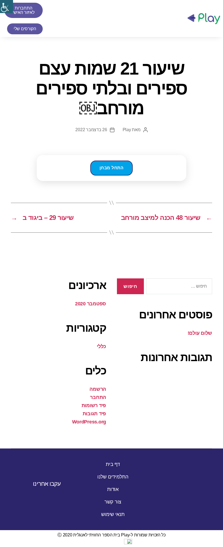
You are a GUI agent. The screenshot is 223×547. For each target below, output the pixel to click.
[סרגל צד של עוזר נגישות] (6, 6)
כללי (101, 346)
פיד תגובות (94, 413)
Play (127, 129)
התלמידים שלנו (112, 477)
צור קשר (112, 502)
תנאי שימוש (112, 514)
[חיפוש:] (180, 287)
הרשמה (97, 389)
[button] (177, 19)
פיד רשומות (94, 405)
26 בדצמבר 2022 (91, 129)
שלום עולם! (200, 333)
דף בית (113, 464)
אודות (113, 489)
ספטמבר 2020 (90, 303)
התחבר (98, 397)
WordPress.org (89, 422)
